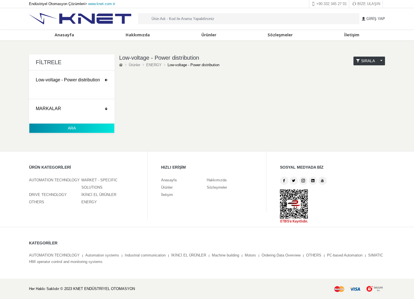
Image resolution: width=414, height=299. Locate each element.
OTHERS (36, 202)
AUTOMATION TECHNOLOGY (54, 180)
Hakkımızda (138, 34)
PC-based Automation (344, 255)
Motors (250, 255)
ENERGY (154, 65)
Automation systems (102, 255)
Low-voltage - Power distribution (68, 79)
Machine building (225, 255)
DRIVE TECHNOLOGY (48, 195)
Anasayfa (64, 34)
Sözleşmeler (280, 34)
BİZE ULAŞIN (368, 4)
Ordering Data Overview (281, 255)
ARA (72, 128)
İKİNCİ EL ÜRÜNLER (98, 195)
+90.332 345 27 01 (331, 4)
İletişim (351, 34)
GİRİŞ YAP (375, 19)
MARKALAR (48, 108)
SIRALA (369, 61)
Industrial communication (145, 255)
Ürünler (208, 34)
